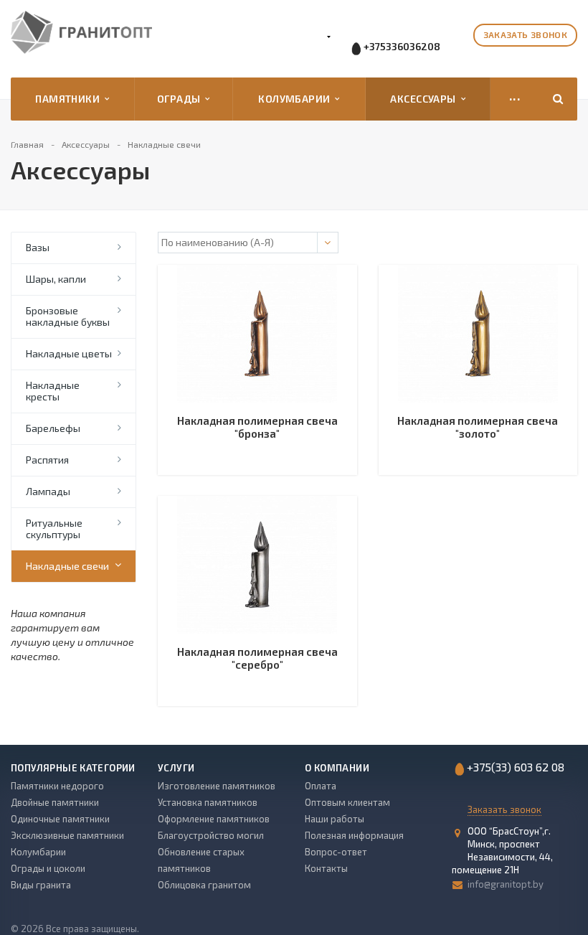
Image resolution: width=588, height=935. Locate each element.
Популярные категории (73, 768)
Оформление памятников (214, 818)
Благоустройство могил (211, 835)
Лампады (48, 491)
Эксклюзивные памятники (67, 835)
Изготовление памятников (216, 785)
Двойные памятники (55, 802)
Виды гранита (41, 885)
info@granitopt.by (506, 884)
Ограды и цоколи (48, 868)
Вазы (37, 247)
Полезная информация (354, 835)
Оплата (320, 785)
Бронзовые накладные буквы (68, 316)
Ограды (181, 99)
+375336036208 (402, 46)
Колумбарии (296, 99)
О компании (337, 768)
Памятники (70, 99)
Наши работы (334, 818)
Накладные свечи (67, 566)
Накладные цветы (69, 353)
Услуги (176, 768)
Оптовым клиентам (347, 802)
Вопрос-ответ (336, 852)
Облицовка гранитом (204, 885)
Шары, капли (56, 279)
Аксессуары (425, 99)
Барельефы (53, 428)
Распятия (47, 460)
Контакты (326, 868)
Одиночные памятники (60, 818)
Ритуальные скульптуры (54, 528)
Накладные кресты (53, 391)
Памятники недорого (57, 785)
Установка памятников (207, 802)
